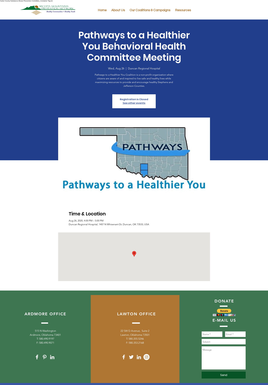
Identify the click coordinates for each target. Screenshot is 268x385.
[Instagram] (146, 357)
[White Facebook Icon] (37, 357)
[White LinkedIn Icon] (52, 357)
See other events (134, 103)
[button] (224, 312)
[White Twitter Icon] (131, 357)
